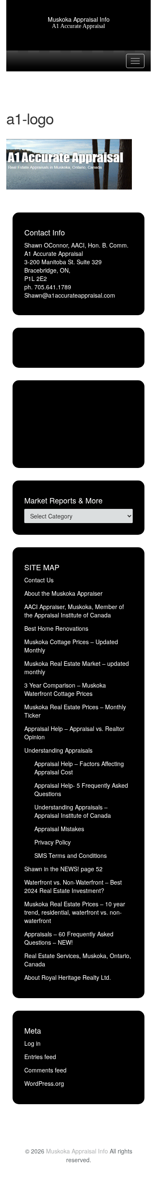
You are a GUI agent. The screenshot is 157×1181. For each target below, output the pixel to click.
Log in (32, 1043)
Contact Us (39, 580)
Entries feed (40, 1056)
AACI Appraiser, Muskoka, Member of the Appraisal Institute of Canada (74, 610)
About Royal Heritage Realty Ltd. (67, 977)
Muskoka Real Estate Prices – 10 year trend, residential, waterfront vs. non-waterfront (74, 912)
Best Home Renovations (56, 628)
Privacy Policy (52, 842)
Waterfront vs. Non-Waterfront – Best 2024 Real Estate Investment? (73, 886)
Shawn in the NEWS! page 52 (63, 869)
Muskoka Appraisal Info (79, 19)
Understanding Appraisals (58, 750)
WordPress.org (44, 1083)
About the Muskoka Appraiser (63, 593)
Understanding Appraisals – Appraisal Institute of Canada (72, 811)
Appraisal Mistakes (59, 828)
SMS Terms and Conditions (70, 855)
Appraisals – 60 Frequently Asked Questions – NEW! (68, 938)
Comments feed (45, 1070)
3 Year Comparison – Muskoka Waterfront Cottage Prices (65, 689)
